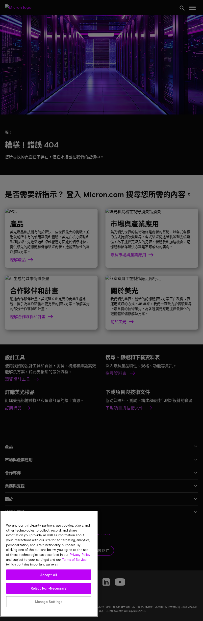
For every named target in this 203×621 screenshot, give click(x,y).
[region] (49, 564)
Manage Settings (48, 602)
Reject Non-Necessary (49, 588)
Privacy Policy (80, 555)
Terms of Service (74, 560)
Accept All (48, 575)
